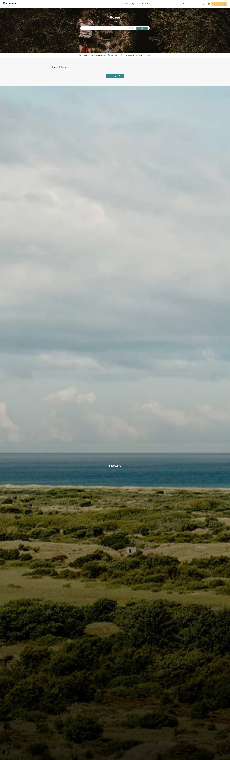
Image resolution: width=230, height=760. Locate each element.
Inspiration (157, 4)
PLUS (126, 4)
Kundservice (176, 4)
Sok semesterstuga (219, 4)
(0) (142, 28)
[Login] (204, 4)
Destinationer (146, 4)
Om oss (166, 4)
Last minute (187, 4)
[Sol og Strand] (9, 4)
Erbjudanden (135, 4)
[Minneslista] (200, 4)
